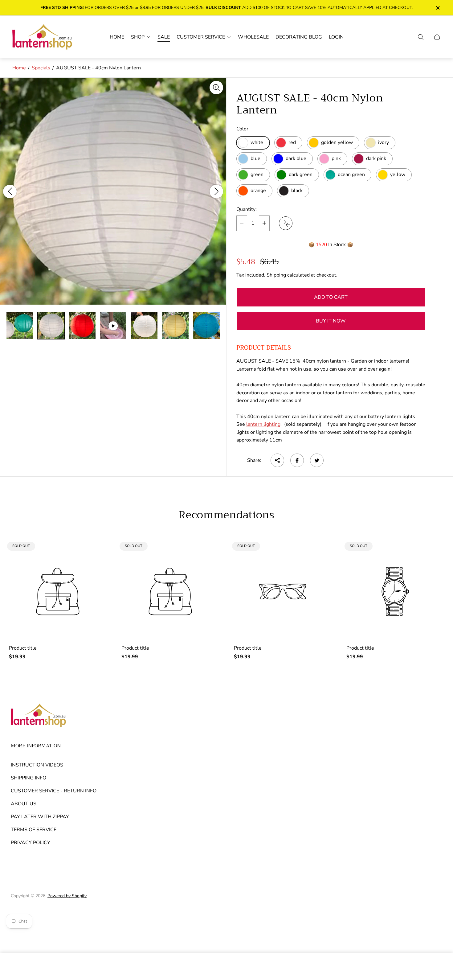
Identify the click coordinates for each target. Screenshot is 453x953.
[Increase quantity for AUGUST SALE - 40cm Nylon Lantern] (264, 223)
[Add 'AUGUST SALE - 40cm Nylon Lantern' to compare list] (285, 223)
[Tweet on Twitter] (317, 460)
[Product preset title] (58, 591)
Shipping (276, 275)
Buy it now (331, 321)
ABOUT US (23, 803)
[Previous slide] (10, 191)
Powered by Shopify (67, 896)
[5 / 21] (144, 325)
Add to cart (331, 297)
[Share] (277, 460)
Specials (41, 67)
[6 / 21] (175, 325)
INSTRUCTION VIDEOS (37, 765)
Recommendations (226, 514)
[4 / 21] (113, 325)
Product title (23, 648)
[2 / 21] (51, 325)
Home (19, 67)
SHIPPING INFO (28, 777)
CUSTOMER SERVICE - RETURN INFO (53, 790)
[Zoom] (216, 87)
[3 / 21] (82, 325)
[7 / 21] (206, 325)
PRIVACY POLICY (30, 842)
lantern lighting (263, 424)
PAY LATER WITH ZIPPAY (40, 816)
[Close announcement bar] (437, 8)
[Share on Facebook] (297, 460)
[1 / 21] (20, 325)
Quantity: (246, 209)
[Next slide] (216, 191)
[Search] (420, 37)
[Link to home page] (38, 715)
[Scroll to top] (435, 912)
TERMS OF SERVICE (33, 829)
